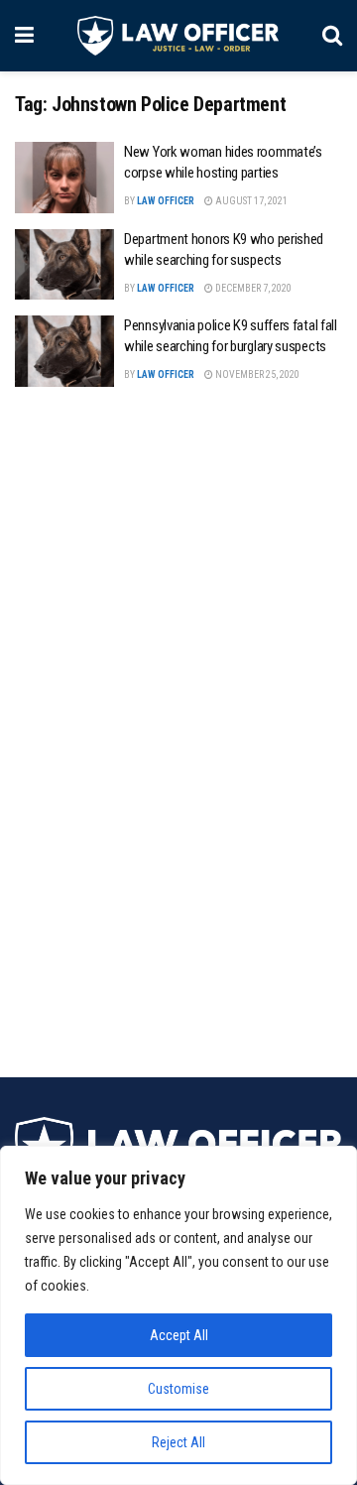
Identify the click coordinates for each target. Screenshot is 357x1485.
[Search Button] (332, 35)
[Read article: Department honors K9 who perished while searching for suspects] (64, 265)
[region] (178, 1315)
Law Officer (165, 200)
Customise (178, 1389)
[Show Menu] (24, 35)
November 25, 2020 (256, 374)
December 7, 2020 (252, 288)
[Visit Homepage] (178, 36)
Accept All (179, 1335)
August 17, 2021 (250, 200)
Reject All (178, 1442)
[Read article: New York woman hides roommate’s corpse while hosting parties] (64, 177)
